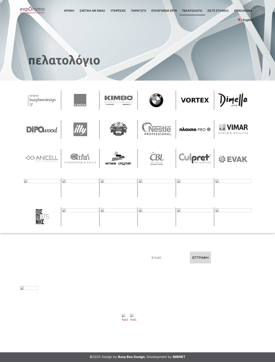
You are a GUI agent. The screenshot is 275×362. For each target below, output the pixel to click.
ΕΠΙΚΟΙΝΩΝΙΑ (243, 10)
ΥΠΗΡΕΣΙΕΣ (118, 10)
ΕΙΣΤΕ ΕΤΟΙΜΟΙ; (218, 10)
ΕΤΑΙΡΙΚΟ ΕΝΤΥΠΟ (220, 303)
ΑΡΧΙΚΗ (69, 10)
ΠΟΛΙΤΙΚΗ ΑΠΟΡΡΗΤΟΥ (224, 312)
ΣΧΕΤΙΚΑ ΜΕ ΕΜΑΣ (92, 10)
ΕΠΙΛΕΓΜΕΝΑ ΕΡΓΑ (164, 10)
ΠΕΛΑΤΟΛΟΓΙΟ (192, 10)
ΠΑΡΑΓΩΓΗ (138, 10)
